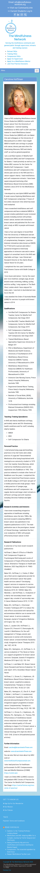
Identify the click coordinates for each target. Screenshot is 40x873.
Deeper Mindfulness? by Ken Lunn (18, 854)
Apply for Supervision (15, 59)
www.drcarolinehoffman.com (21, 751)
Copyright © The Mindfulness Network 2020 (18, 862)
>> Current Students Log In (20, 11)
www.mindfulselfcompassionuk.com (17, 761)
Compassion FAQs (14, 56)
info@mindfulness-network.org (23, 3)
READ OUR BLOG (12, 827)
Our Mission (9, 807)
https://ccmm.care (11, 773)
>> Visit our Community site (20, 7)
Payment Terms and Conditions (14, 821)
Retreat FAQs (12, 51)
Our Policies (9, 810)
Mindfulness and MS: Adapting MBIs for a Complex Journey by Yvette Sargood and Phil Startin (21, 838)
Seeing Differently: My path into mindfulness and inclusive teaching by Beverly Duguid (20, 845)
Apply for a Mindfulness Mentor (18, 61)
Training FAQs (12, 54)
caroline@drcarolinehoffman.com (21, 747)
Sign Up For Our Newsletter (14, 803)
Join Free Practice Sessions (17, 64)
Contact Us (7, 870)
